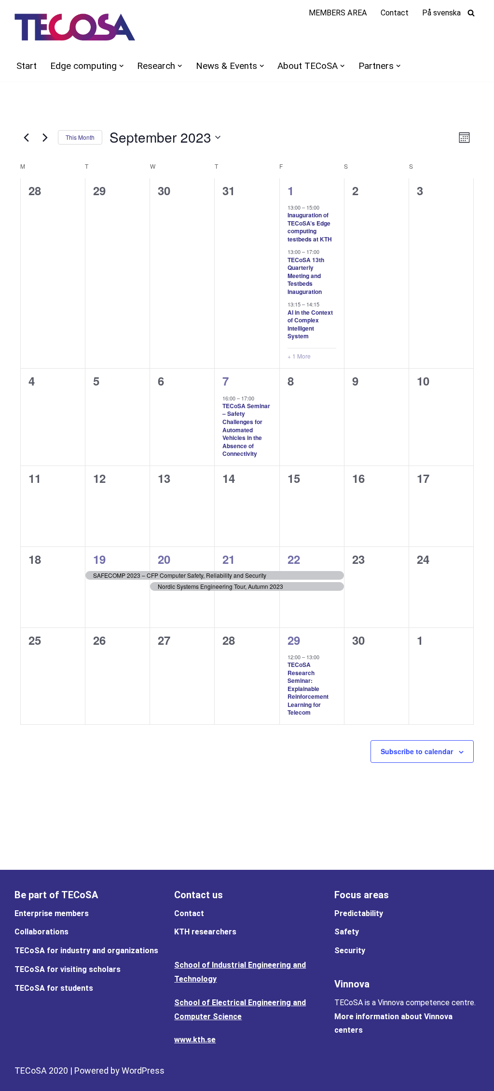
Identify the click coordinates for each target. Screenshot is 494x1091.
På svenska (441, 12)
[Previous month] (26, 137)
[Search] (471, 12)
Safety (346, 931)
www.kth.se (195, 1039)
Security (349, 950)
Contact (395, 12)
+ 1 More (299, 356)
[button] (121, 66)
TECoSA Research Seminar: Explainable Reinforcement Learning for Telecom (308, 688)
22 (294, 559)
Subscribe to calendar (417, 751)
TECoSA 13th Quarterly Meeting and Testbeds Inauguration (306, 275)
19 (99, 559)
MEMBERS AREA (338, 12)
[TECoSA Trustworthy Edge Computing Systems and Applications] (74, 26)
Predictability (358, 913)
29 (294, 640)
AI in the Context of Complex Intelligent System (310, 324)
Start (26, 65)
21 (228, 559)
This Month (80, 137)
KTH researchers (205, 931)
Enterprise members (51, 913)
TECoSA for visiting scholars (67, 969)
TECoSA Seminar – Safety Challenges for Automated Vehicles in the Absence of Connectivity (246, 429)
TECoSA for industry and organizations (86, 950)
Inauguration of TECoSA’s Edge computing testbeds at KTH (310, 227)
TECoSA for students (53, 988)
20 (164, 559)
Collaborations (41, 931)
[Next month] (45, 137)
